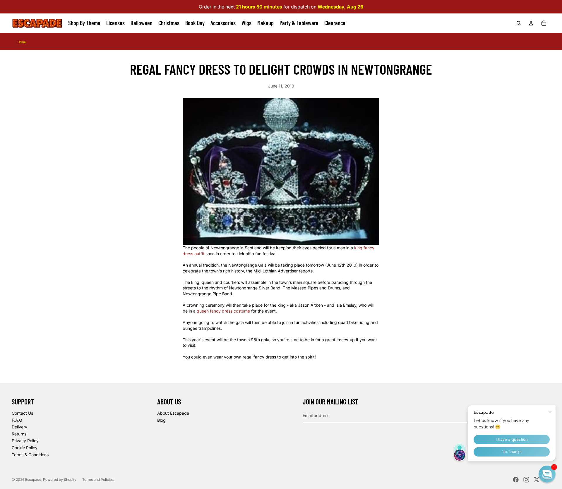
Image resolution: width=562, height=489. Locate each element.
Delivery (19, 426)
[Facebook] (515, 479)
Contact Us (22, 413)
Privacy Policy (25, 440)
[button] (547, 474)
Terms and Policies (98, 479)
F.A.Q (17, 420)
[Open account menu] (531, 23)
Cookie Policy (24, 447)
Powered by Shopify (59, 479)
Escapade (33, 479)
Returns (19, 433)
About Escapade (173, 413)
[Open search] (518, 23)
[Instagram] (526, 479)
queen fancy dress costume (223, 310)
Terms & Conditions (30, 454)
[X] (536, 479)
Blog (161, 420)
